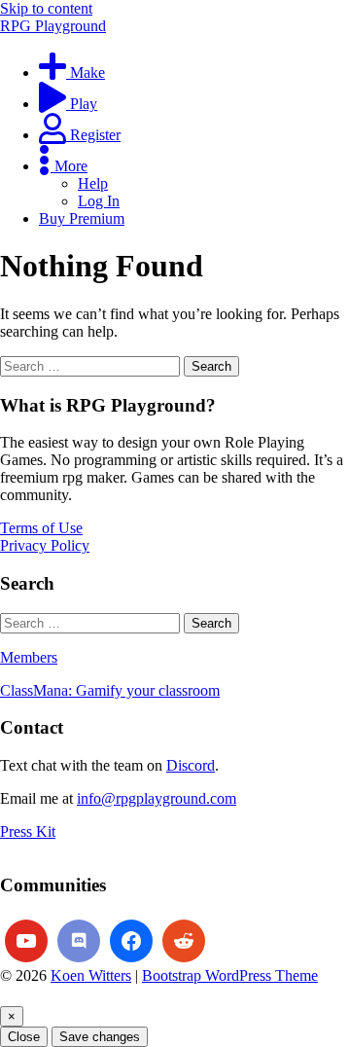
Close (24, 1036)
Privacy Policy (44, 545)
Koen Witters (91, 975)
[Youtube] (26, 941)
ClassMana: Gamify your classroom (110, 690)
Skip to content (46, 8)
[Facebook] (131, 941)
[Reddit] (184, 941)
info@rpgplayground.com (156, 798)
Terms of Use (41, 528)
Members (28, 657)
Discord (190, 765)
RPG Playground (53, 26)
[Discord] (78, 941)
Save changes (99, 1036)
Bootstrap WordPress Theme (230, 975)
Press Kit (27, 831)
